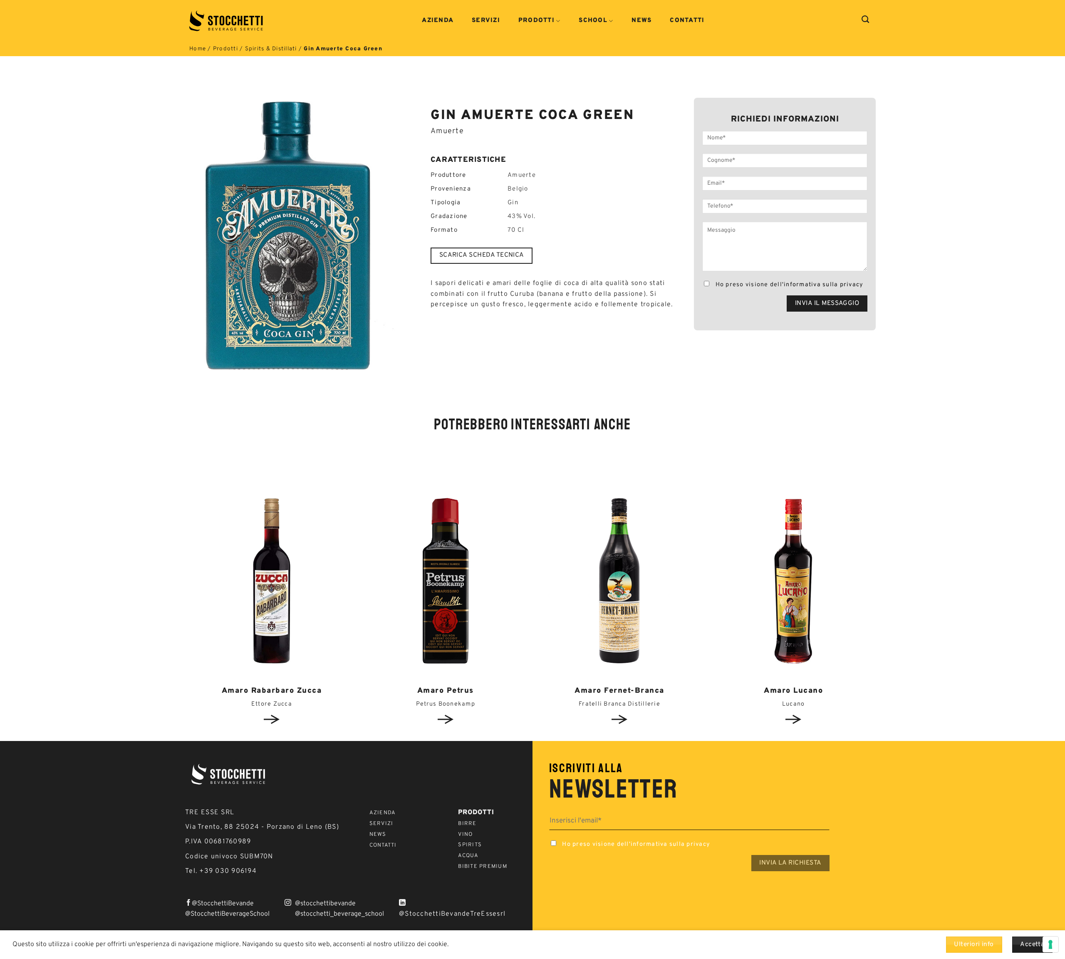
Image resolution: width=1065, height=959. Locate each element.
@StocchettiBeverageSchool (227, 914)
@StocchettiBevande (223, 904)
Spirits (470, 845)
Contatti (687, 20)
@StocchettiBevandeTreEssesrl (452, 914)
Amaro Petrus (445, 691)
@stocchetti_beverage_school (339, 914)
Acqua (468, 855)
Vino (465, 834)
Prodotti (536, 21)
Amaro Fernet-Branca (619, 691)
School (593, 21)
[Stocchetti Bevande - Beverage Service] (227, 20)
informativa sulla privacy (823, 285)
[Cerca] (865, 19)
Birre (467, 823)
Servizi (486, 20)
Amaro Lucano (793, 691)
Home (197, 48)
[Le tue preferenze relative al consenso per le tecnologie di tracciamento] (1050, 944)
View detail (272, 719)
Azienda (437, 20)
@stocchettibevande (325, 904)
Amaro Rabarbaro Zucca (272, 691)
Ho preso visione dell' (788, 285)
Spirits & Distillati (271, 48)
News (641, 20)
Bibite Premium (482, 866)
